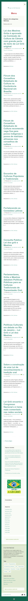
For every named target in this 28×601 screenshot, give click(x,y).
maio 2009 (7, 528)
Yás (16, 566)
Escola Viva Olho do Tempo (9, 580)
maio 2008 (7, 530)
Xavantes (13, 569)
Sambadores (7, 569)
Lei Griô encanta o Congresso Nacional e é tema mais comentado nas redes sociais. (13, 407)
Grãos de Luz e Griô (8, 582)
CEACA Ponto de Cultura (9, 578)
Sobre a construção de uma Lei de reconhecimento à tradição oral (14, 368)
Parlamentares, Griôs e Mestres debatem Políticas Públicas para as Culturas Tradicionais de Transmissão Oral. (13, 282)
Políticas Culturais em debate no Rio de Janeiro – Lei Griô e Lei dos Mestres (13, 330)
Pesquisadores (12, 564)
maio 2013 (7, 522)
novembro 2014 (8, 509)
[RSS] (25, 595)
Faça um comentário (8, 50)
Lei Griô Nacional (7, 594)
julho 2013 (7, 519)
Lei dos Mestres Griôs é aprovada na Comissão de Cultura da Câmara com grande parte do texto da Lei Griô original (14, 38)
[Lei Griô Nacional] (14, 7)
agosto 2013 (7, 517)
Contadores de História (9, 566)
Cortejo (5, 571)
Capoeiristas (21, 566)
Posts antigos (8, 441)
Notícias (11, 66)
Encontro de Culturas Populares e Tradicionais (14, 176)
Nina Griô (6, 584)
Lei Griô (11, 111)
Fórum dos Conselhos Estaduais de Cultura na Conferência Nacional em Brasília (10, 83)
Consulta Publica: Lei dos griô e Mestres (13, 242)
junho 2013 (7, 520)
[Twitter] (22, 595)
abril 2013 (7, 524)
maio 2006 (7, 532)
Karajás (18, 569)
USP (10, 571)
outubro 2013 (8, 513)
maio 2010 (7, 526)
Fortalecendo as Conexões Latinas (13, 209)
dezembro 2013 (8, 511)
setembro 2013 (8, 515)
